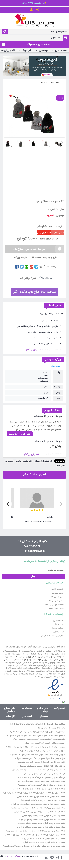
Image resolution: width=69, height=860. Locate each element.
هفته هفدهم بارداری (20, 808)
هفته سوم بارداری (43, 792)
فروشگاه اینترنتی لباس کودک (53, 777)
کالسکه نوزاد (16, 724)
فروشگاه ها (27, 708)
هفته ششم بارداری (57, 796)
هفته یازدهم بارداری (26, 800)
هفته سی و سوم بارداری (35, 834)
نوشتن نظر (25, 278)
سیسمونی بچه (32, 739)
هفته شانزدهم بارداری (38, 808)
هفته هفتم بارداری (41, 796)
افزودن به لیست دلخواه (46, 257)
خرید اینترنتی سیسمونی (33, 773)
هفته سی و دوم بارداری (55, 834)
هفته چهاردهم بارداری (19, 804)
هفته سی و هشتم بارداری (33, 842)
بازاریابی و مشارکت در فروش (52, 635)
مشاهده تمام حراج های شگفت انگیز (34, 292)
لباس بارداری (43, 656)
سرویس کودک (38, 758)
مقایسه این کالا (20, 257)
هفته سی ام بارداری (35, 830)
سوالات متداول (57, 628)
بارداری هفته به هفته (50, 785)
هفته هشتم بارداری (24, 796)
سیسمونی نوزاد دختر (19, 731)
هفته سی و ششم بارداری (33, 838)
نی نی (48, 724)
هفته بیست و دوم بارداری (32, 815)
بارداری (62, 785)
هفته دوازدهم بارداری (56, 804)
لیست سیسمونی (28, 735)
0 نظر (35, 278)
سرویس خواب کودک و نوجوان (53, 747)
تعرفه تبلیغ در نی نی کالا (53, 604)
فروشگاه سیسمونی (26, 766)
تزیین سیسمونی (14, 735)
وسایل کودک (51, 727)
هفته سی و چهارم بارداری (14, 834)
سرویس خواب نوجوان (56, 750)
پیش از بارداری (23, 846)
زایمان (6, 846)
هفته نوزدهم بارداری (38, 811)
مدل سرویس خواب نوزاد (55, 758)
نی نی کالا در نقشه (56, 608)
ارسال (33, 576)
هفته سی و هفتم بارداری (54, 842)
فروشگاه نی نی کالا (14, 856)
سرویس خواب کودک (40, 659)
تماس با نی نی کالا (56, 600)
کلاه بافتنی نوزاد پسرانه (43, 461)
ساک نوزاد (26, 724)
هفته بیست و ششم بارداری (30, 823)
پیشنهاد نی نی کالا (58, 724)
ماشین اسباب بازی (48, 743)
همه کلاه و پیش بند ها (50, 82)
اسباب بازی (31, 656)
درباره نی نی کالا (57, 596)
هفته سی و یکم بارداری (16, 830)
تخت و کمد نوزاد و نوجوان (28, 762)
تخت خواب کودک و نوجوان (23, 754)
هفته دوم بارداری (58, 792)
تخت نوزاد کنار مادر (57, 762)
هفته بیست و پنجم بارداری (53, 823)
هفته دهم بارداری (43, 800)
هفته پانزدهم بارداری (56, 808)
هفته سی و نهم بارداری (55, 846)
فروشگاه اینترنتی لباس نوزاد (30, 777)
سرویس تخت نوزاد (24, 758)
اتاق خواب (10, 716)
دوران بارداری (24, 785)
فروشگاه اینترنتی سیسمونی (45, 766)
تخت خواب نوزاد (41, 754)
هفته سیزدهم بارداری (38, 804)
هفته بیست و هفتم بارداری (53, 827)
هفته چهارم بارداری (27, 792)
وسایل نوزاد (35, 724)
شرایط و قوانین (57, 589)
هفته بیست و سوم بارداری (54, 819)
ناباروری (13, 846)
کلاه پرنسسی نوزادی (24, 461)
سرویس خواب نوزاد (57, 659)
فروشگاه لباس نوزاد (57, 769)
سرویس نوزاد (41, 750)
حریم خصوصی (57, 593)
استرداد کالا (59, 624)
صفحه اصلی (58, 620)
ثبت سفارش (58, 632)
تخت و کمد (59, 708)
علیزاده (50, 517)
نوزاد (43, 724)
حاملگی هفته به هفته (38, 788)
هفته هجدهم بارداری (56, 811)
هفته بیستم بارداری (21, 811)
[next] (8, 504)
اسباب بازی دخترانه (32, 743)
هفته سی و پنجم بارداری (54, 838)
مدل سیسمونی (45, 739)
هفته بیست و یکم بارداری (54, 815)
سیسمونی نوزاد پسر (36, 731)
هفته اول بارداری (21, 788)
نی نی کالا (42, 727)
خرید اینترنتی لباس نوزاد (55, 781)
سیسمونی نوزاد (51, 731)
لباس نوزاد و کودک (42, 710)
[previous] (60, 504)
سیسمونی (9, 461)
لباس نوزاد (61, 465)
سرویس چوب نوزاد (27, 750)
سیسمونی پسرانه (43, 735)
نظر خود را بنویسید (19, 434)
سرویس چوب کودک (57, 754)
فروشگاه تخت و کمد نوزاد (39, 769)
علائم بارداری (36, 785)
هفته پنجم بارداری (11, 792)
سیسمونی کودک (19, 739)
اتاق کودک (25, 659)
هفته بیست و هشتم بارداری (30, 827)
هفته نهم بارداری (58, 800)
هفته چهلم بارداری (37, 846)
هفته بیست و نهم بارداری (54, 830)
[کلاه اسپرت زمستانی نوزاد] (60, 143)
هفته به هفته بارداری (56, 788)
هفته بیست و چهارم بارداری (31, 819)
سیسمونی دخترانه (58, 735)
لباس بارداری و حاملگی (9, 710)
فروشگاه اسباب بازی (19, 769)
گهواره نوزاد (44, 762)
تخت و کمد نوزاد (11, 656)
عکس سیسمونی (58, 739)
